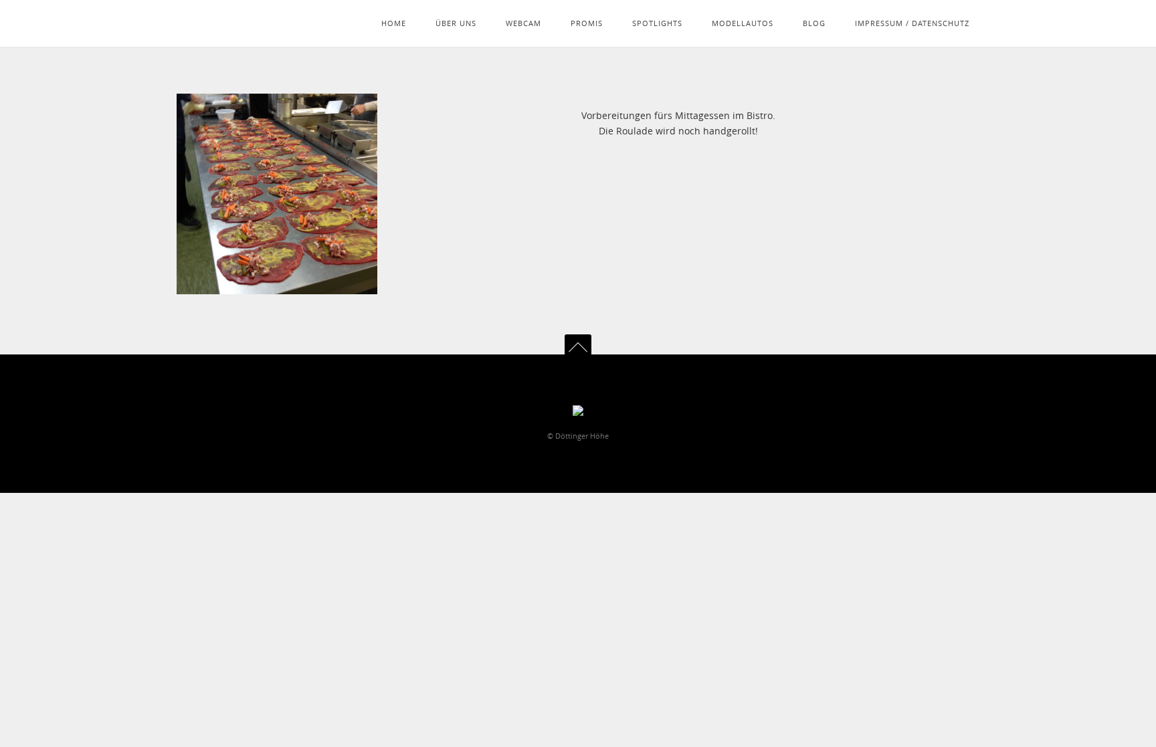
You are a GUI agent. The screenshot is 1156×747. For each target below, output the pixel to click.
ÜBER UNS (456, 23)
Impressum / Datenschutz (912, 23)
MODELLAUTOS (742, 23)
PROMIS (587, 23)
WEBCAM (523, 23)
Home (393, 23)
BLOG (814, 23)
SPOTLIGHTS (657, 23)
